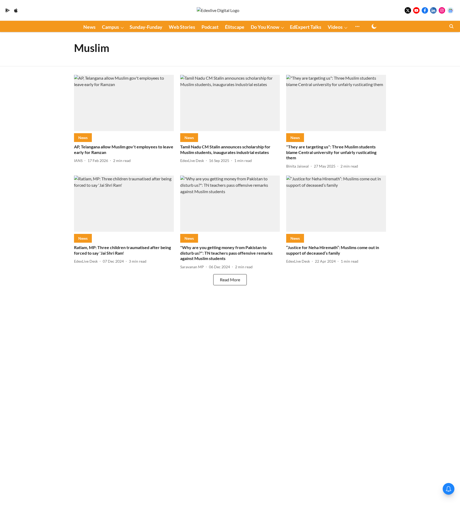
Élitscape (234, 27)
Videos (335, 27)
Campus (110, 27)
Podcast (210, 27)
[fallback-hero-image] (124, 103)
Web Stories (182, 27)
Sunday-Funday (146, 27)
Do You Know (265, 27)
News (89, 27)
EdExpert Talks (305, 27)
